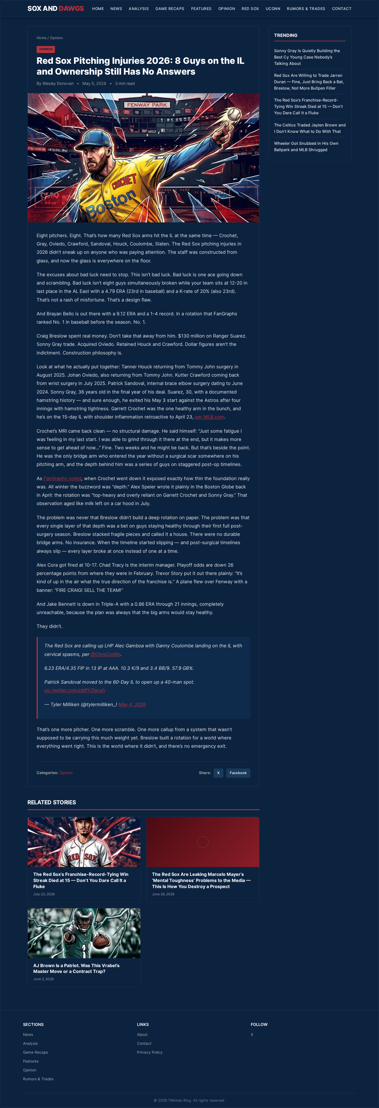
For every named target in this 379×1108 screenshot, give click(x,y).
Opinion (226, 8)
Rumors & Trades (306, 8)
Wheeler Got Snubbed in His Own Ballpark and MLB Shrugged (306, 146)
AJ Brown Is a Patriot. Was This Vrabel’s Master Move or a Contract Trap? (76, 968)
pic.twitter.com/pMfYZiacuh (74, 690)
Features (201, 8)
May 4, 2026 (132, 704)
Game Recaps (170, 8)
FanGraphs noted (62, 478)
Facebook (238, 773)
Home (98, 8)
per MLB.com (209, 417)
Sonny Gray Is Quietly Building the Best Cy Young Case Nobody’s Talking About (307, 57)
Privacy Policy (150, 1052)
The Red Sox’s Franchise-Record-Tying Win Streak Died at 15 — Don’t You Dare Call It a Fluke (80, 880)
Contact (342, 8)
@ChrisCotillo (105, 654)
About (142, 1034)
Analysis (139, 8)
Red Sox (250, 8)
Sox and (55, 8)
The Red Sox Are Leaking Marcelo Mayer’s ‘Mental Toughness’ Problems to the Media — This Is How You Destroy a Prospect (201, 880)
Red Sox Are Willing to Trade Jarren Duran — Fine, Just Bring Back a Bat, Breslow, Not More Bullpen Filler (309, 81)
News (116, 8)
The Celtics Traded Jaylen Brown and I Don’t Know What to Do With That (310, 128)
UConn (273, 8)
